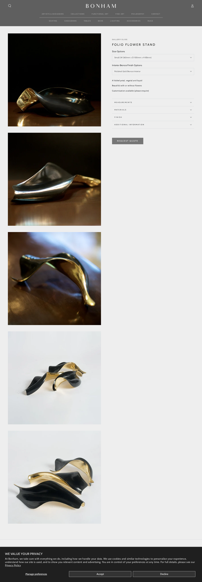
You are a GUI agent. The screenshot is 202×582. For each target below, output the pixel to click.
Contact (156, 14)
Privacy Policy (13, 565)
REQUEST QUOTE (127, 141)
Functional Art (100, 14)
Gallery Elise (120, 39)
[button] (10, 5)
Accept (100, 574)
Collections (78, 14)
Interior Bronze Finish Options (127, 65)
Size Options (118, 51)
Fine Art (120, 14)
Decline (164, 574)
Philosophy (137, 14)
